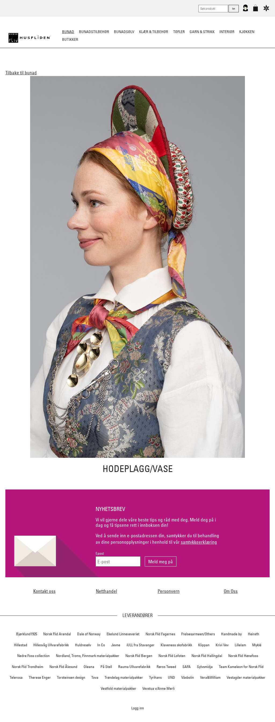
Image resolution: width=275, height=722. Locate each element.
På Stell (106, 666)
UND (171, 677)
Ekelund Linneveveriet (123, 634)
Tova (94, 677)
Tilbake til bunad (21, 72)
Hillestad (20, 645)
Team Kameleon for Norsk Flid (241, 666)
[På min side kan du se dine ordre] (245, 10)
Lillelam (240, 645)
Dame (69, 66)
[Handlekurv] (255, 10)
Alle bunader (46, 66)
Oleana (89, 666)
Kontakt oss (44, 591)
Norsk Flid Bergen (138, 655)
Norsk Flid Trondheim (27, 666)
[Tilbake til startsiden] (29, 38)
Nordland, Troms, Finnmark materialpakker (87, 655)
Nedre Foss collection (33, 655)
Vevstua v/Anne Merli (158, 688)
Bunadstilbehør (94, 31)
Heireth (253, 634)
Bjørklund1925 (26, 634)
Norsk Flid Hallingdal (206, 655)
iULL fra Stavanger (140, 645)
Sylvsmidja (205, 666)
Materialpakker (122, 66)
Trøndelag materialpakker (123, 677)
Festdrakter (171, 66)
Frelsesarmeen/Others (198, 634)
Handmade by (231, 634)
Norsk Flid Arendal (57, 634)
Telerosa (16, 677)
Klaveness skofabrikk (176, 645)
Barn (98, 66)
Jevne (115, 645)
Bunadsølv (124, 31)
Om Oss (231, 591)
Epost (100, 554)
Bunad (68, 31)
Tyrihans (155, 677)
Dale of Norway (88, 634)
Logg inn (137, 708)
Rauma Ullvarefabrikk (134, 666)
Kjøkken (246, 31)
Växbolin (187, 677)
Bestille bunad (201, 66)
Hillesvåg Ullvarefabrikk (51, 645)
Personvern (169, 591)
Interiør (226, 31)
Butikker (70, 39)
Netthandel (106, 591)
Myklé (256, 645)
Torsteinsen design (71, 677)
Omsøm (148, 66)
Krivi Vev (222, 645)
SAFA (186, 666)
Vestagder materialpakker (246, 677)
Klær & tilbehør (153, 31)
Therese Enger (40, 677)
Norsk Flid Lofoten (171, 655)
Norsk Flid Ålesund (63, 666)
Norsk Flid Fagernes (160, 634)
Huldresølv (83, 645)
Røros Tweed (166, 666)
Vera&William (210, 677)
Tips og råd (230, 66)
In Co (101, 645)
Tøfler (179, 31)
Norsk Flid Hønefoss (243, 655)
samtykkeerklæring (199, 542)
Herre (83, 66)
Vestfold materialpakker (118, 688)
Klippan (203, 645)
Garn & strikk (202, 31)
